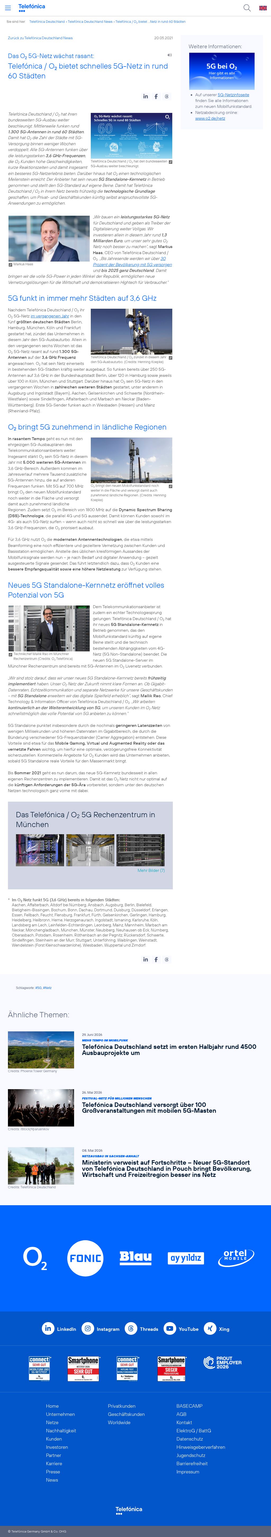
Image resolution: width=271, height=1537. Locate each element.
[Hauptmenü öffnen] (8, 8)
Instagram (108, 1329)
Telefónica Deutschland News (90, 21)
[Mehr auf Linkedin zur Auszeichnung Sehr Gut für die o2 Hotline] (128, 1368)
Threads (149, 1329)
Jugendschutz (191, 1455)
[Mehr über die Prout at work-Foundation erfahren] (222, 1368)
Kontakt (184, 1422)
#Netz (47, 988)
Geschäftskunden (126, 1414)
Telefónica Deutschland (47, 21)
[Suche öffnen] (247, 8)
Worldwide (119, 1422)
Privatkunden (122, 1406)
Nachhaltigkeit (61, 1431)
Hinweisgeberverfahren (201, 1447)
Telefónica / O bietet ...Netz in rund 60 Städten (150, 21)
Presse (53, 1472)
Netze (52, 1422)
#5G (38, 988)
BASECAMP (189, 1406)
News (52, 1480)
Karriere (54, 1463)
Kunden (54, 1439)
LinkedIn (66, 1329)
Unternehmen (60, 1414)
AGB (182, 1414)
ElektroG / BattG (194, 1431)
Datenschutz (190, 1439)
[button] (145, 96)
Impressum (188, 1472)
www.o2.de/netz (210, 118)
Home (52, 1406)
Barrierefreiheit (192, 1463)
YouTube (188, 1329)
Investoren (57, 1447)
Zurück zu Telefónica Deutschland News (40, 38)
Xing (224, 1329)
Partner (53, 1455)
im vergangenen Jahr (50, 316)
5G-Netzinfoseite (233, 94)
